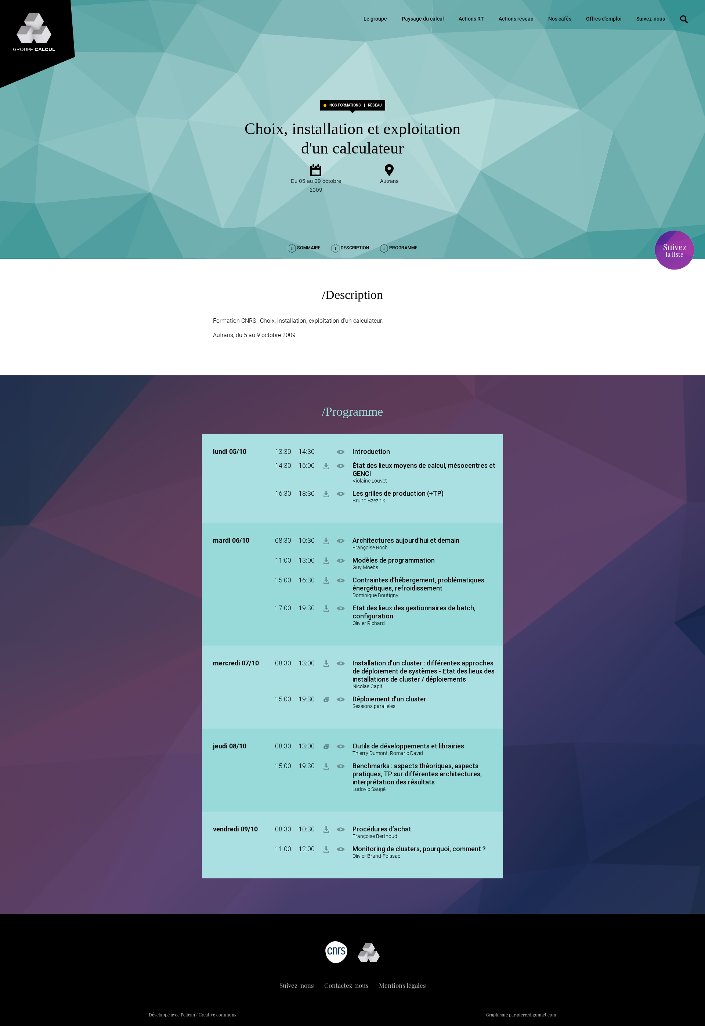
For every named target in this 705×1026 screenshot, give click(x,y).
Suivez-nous (650, 19)
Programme (402, 247)
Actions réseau (516, 19)
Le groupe (375, 19)
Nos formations (345, 105)
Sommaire (308, 247)
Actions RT (471, 19)
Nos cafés (559, 19)
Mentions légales (402, 985)
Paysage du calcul (423, 19)
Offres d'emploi (604, 19)
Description (354, 247)
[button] (344, 451)
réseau (375, 105)
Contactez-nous (346, 985)
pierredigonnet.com (536, 1015)
